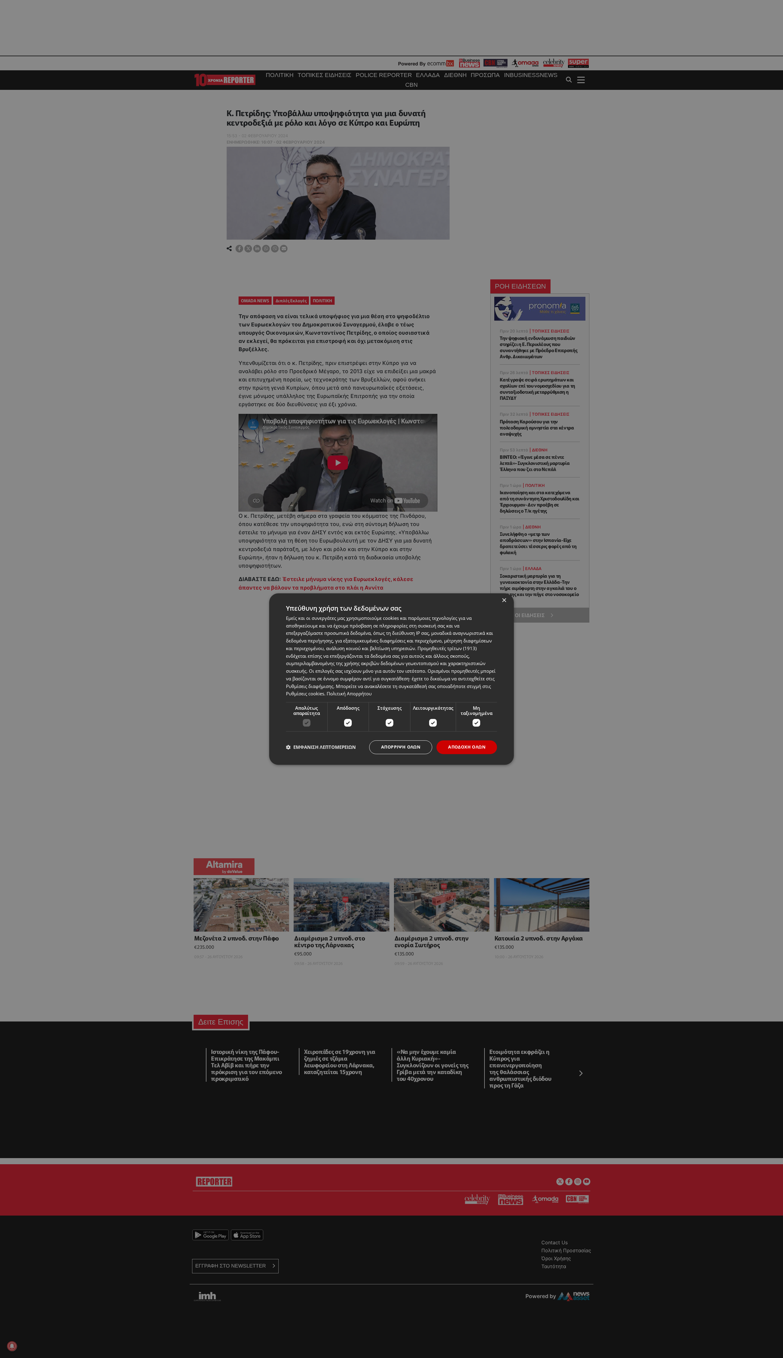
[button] (321, 747)
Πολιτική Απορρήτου (349, 694)
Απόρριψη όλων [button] (400, 747)
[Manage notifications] (12, 1346)
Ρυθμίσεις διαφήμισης (309, 686)
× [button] (504, 600)
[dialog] (391, 679)
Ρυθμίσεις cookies (305, 694)
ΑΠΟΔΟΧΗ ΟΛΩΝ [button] (466, 747)
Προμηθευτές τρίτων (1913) (447, 648)
